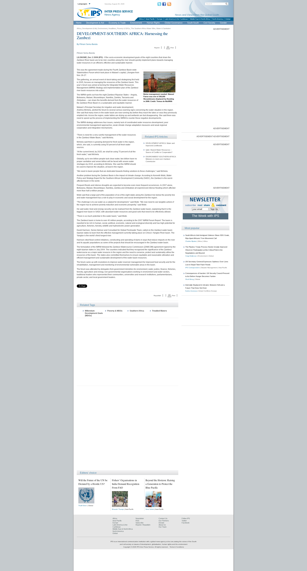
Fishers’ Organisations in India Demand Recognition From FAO (125, 483)
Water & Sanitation (163, 28)
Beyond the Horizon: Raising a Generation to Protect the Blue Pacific (160, 483)
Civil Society (209, 23)
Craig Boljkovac (191, 256)
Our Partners (164, 521)
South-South (193, 23)
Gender (223, 23)
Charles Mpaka (190, 241)
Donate (161, 523)
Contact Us (163, 518)
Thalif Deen (82, 505)
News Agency (112, 14)
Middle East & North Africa (200, 19)
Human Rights (153, 23)
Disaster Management (209, 267)
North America (217, 19)
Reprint (157, 48)
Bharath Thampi (118, 509)
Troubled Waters (159, 311)
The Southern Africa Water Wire (143, 28)
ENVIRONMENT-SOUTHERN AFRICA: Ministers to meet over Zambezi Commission (161, 159)
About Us (162, 525)
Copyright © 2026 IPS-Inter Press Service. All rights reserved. (146, 547)
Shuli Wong (189, 279)
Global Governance (173, 23)
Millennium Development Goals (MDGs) (94, 313)
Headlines (112, 28)
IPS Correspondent (192, 267)
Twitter (184, 521)
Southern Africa (137, 311)
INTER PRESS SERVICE (118, 11)
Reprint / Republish (143, 525)
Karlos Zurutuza (191, 291)
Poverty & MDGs (114, 311)
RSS (137, 521)
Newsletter (140, 518)
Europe (159, 19)
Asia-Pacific (150, 19)
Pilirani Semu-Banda (88, 44)
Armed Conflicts (204, 291)
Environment (136, 23)
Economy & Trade (117, 23)
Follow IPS (186, 518)
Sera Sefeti (150, 509)
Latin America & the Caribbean (176, 19)
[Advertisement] (127, 351)
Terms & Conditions (177, 547)
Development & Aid (95, 23)
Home (78, 23)
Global (227, 19)
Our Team (162, 527)
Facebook (185, 523)
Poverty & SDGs (123, 28)
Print (172, 48)
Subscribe (139, 523)
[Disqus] (127, 430)
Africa (141, 19)
